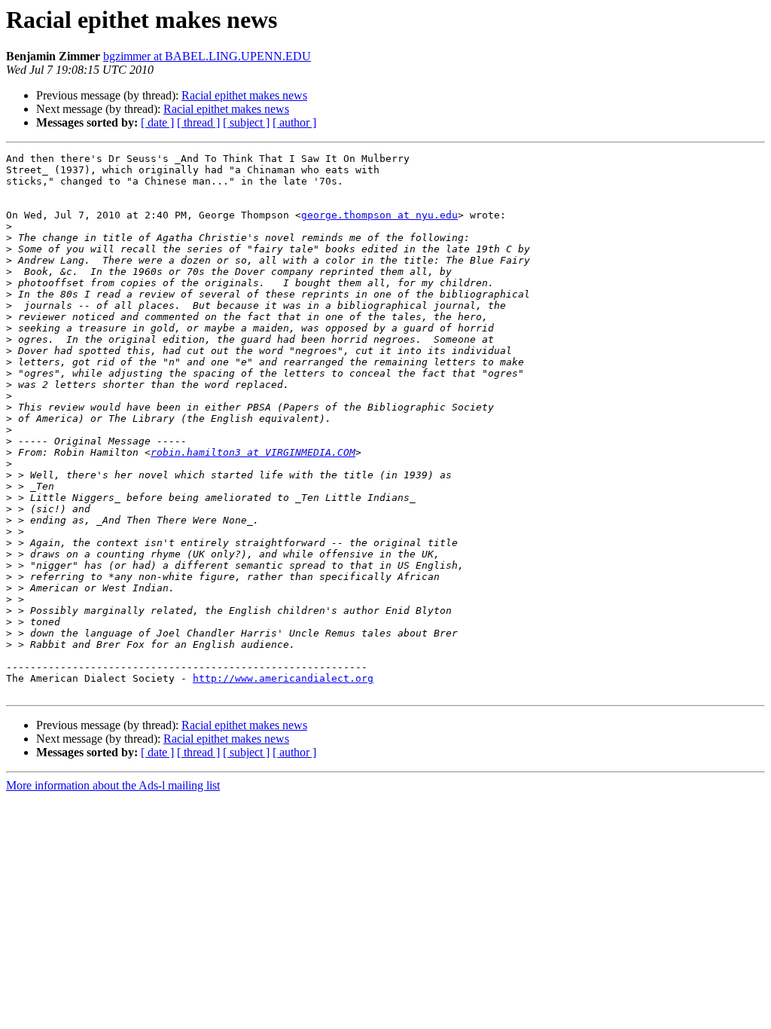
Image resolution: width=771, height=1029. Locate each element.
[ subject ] (246, 122)
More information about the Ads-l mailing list (113, 785)
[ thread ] (198, 122)
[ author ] (294, 122)
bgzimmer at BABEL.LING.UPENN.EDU (207, 56)
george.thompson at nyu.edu (379, 215)
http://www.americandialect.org (283, 678)
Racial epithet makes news (244, 95)
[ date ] (157, 122)
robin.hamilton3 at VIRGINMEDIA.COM (253, 452)
